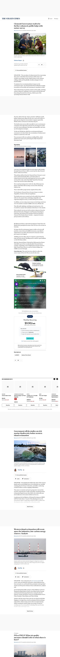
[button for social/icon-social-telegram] (39, 64)
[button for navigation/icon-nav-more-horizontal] (45, 64)
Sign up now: (16, 30)
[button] (50, 18)
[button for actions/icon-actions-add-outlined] (23, 60)
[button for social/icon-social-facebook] (42, 64)
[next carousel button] (43, 45)
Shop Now (8, 405)
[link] (11, 18)
